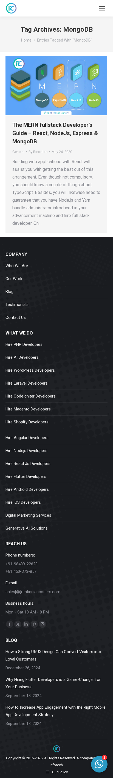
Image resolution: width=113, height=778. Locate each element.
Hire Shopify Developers (27, 422)
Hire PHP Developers (24, 344)
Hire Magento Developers (28, 409)
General (18, 152)
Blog (9, 291)
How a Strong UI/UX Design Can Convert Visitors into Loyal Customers (53, 655)
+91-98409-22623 (21, 563)
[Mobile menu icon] (102, 8)
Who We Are (16, 265)
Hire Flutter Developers (25, 476)
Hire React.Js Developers (27, 463)
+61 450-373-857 (20, 571)
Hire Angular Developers (27, 437)
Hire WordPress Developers (30, 370)
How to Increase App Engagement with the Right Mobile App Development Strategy (55, 711)
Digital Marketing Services (28, 515)
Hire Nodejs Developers (26, 450)
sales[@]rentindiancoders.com (32, 591)
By (38, 152)
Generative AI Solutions (26, 528)
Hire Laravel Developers (26, 383)
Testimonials (17, 304)
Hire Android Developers (27, 489)
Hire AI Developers (22, 357)
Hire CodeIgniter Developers (30, 396)
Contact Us (15, 317)
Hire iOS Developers (23, 502)
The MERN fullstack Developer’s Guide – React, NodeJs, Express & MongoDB (55, 133)
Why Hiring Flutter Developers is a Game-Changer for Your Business (53, 683)
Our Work (13, 278)
